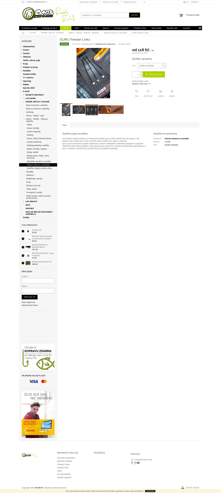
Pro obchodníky (63, 474)
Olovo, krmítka (33, 128)
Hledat (134, 15)
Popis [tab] (64, 125)
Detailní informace (140, 83)
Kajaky (26, 84)
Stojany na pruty (30, 67)
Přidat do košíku (155, 74)
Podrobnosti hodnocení (105, 44)
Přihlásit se (29, 297)
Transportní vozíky (34, 192)
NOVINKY (30, 208)
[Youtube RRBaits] (138, 463)
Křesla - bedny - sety (35, 115)
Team (59, 471)
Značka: (124, 44)
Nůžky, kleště (32, 152)
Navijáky (27, 70)
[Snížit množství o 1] (141, 75)
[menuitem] (29, 28)
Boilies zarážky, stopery (37, 149)
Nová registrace (28, 302)
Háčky (29, 124)
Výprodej (27, 81)
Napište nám (62, 467)
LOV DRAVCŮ (31, 201)
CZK (184, 2)
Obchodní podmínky (88, 2)
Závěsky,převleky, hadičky (38, 145)
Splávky (30, 135)
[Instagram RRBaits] (135, 463)
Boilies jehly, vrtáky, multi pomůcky (38, 156)
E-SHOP (26, 91)
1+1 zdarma (28, 77)
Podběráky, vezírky (34, 178)
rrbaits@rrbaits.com (143, 459)
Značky (26, 217)
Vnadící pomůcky (34, 142)
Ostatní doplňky (34, 131)
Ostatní (26, 53)
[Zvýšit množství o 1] (141, 72)
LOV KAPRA (31, 98)
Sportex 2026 (29, 88)
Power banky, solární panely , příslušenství (38, 197)
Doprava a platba (110, 2)
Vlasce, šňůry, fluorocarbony (39, 138)
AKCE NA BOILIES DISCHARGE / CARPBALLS (39, 213)
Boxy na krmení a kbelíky (36, 105)
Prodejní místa (129, 2)
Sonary (26, 50)
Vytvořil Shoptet (192, 487)
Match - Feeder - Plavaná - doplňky (37, 120)
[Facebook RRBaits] (132, 463)
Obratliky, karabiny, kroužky (39, 161)
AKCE (28, 205)
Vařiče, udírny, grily (31, 60)
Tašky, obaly (31, 189)
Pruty (25, 64)
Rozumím (150, 491)
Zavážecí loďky (29, 74)
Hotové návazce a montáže (38, 165)
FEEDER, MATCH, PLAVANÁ (37, 101)
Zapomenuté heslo (30, 305)
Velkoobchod (29, 46)
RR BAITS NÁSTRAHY (35, 95)
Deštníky (30, 112)
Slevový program (64, 477)
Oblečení (27, 57)
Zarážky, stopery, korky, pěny (39, 168)
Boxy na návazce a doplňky (37, 108)
